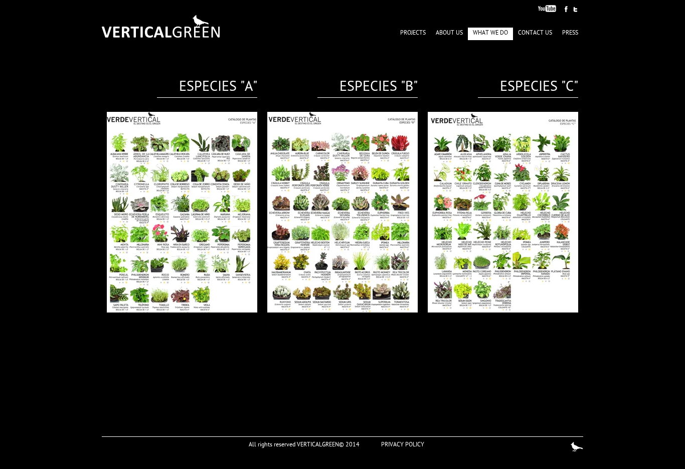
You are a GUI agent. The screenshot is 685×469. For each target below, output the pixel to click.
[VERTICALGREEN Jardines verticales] (161, 27)
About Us (449, 33)
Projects (413, 33)
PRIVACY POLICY (402, 445)
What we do (490, 33)
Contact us (535, 33)
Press (570, 33)
